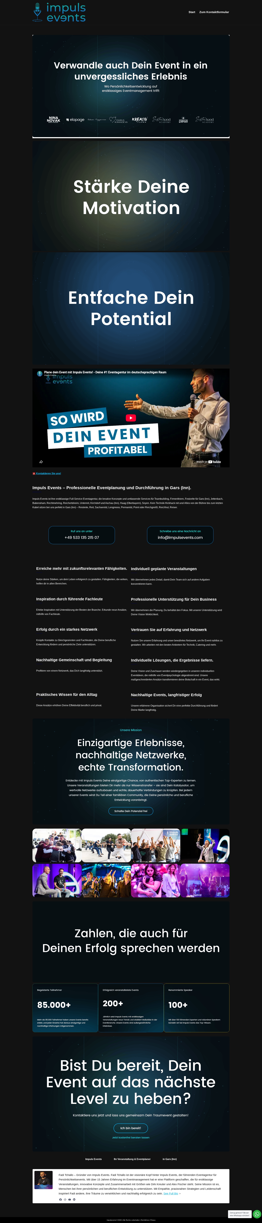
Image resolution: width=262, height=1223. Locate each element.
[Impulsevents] (59, 12)
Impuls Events (93, 1159)
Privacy (152, 1220)
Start (192, 12)
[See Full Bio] (180, 1193)
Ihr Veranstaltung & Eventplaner (132, 1159)
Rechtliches (145, 1220)
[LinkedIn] (74, 1199)
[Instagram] (65, 1199)
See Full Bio (170, 1193)
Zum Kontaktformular (214, 12)
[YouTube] (69, 1199)
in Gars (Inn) (170, 1159)
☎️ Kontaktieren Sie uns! (46, 473)
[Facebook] (60, 1199)
